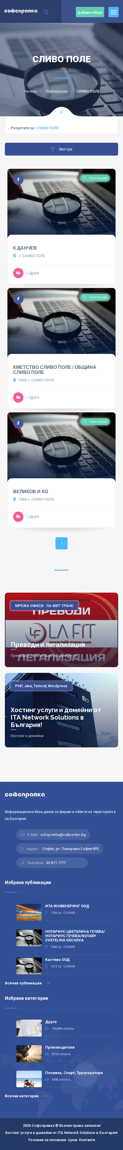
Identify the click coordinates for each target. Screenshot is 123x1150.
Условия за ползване (47, 1140)
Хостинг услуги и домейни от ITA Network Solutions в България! (56, 717)
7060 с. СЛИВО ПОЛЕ (36, 380)
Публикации (56, 91)
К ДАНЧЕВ (25, 248)
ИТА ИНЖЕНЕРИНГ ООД (67, 906)
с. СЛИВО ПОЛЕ (31, 256)
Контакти (87, 1140)
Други (51, 1022)
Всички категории (22, 1096)
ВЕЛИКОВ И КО (30, 491)
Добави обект (90, 12)
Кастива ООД (57, 959)
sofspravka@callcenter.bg (63, 834)
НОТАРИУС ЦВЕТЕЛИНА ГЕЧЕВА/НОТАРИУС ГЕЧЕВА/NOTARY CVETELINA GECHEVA (75, 935)
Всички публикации (24, 983)
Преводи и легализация (48, 644)
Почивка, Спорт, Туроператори (74, 1073)
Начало (30, 91)
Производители (60, 1047)
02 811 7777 (56, 863)
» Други (32, 273)
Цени (72, 1140)
